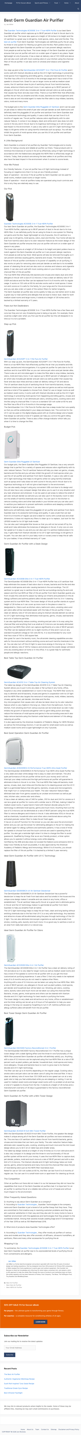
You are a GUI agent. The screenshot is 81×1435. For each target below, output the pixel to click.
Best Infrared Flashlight (13, 1393)
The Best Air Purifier (12, 1374)
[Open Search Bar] (78, 9)
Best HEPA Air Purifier (14, 1287)
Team (37, 1429)
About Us (30, 1429)
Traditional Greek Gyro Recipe (16, 1388)
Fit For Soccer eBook (23, 3)
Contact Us (45, 1429)
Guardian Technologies (27, 1204)
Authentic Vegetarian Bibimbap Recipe (19, 1379)
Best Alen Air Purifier (13, 1285)
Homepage (8, 3)
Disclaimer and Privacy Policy (68, 1429)
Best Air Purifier (12, 1283)
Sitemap (54, 1429)
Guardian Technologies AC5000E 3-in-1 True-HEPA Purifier (32, 30)
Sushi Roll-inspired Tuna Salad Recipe (19, 1384)
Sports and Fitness (41, 3)
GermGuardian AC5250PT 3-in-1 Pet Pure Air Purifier (45, 70)
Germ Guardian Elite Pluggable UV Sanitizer (41, 107)
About (77, 3)
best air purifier (10, 42)
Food (56, 3)
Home (66, 3)
